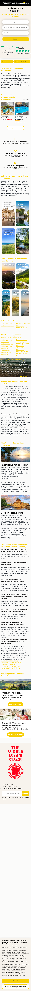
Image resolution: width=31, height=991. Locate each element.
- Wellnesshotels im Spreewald (11, 665)
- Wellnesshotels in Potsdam (10, 667)
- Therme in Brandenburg (11, 664)
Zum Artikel (23, 376)
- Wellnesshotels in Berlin (10, 666)
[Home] (3, 61)
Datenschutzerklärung (12, 972)
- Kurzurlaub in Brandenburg (10, 668)
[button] (15, 27)
